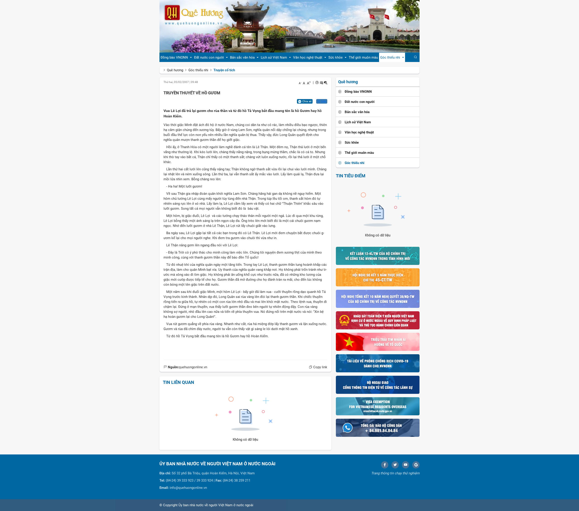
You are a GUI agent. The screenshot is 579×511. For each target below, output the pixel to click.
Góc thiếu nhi (198, 70)
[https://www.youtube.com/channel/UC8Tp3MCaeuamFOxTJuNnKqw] (405, 464)
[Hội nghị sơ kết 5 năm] (378, 277)
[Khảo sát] (378, 320)
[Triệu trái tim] (378, 342)
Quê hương (175, 70)
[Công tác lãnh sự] (378, 385)
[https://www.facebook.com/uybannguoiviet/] (384, 464)
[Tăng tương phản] (321, 82)
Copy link (319, 367)
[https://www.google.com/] (416, 464)
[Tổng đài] (378, 427)
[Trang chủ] (289, 26)
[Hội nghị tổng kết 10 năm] (378, 299)
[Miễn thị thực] (378, 406)
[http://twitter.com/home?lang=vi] (395, 464)
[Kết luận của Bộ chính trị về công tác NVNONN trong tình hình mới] (378, 256)
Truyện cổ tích (224, 70)
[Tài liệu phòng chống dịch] (378, 363)
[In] (317, 82)
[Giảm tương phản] (325, 82)
